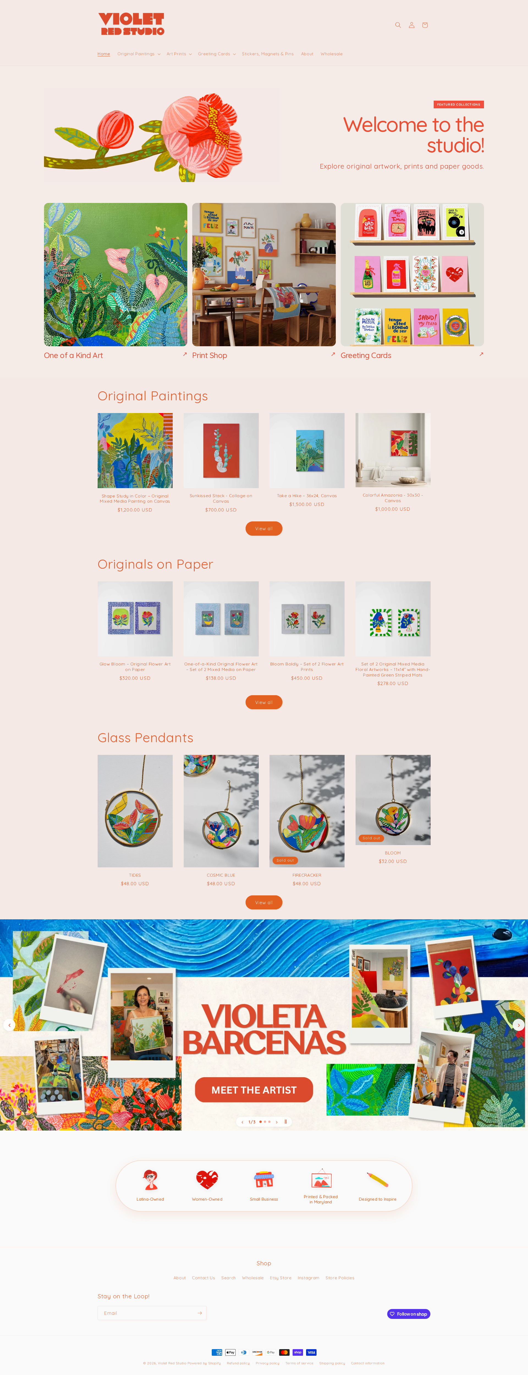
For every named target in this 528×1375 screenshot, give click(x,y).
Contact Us (203, 1277)
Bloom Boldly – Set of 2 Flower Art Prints (307, 666)
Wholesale (253, 1277)
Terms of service (299, 1363)
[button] (138, 54)
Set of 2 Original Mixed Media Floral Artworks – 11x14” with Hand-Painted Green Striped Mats (393, 669)
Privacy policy (268, 1363)
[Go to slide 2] (265, 1122)
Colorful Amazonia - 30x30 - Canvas (393, 498)
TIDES (135, 875)
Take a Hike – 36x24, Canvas (307, 495)
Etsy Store (281, 1277)
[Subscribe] (199, 1313)
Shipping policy (332, 1363)
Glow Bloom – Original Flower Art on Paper (135, 666)
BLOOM (393, 853)
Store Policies (340, 1277)
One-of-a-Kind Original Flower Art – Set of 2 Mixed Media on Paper (221, 666)
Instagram (309, 1277)
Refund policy (238, 1363)
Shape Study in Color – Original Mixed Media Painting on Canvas (135, 498)
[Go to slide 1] (260, 1122)
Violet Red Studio (172, 1363)
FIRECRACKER (307, 875)
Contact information (368, 1363)
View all (264, 528)
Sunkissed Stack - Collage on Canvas (221, 498)
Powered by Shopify (204, 1363)
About (180, 1277)
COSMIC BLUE (221, 875)
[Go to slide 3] (269, 1122)
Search (228, 1277)
